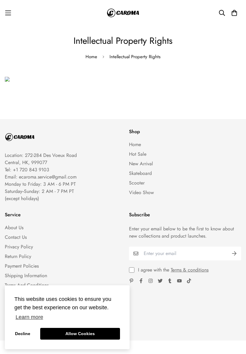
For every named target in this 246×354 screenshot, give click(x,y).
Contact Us (16, 237)
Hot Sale (137, 154)
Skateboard (140, 173)
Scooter (137, 182)
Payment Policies (22, 265)
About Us (14, 227)
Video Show (141, 192)
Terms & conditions (189, 269)
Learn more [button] (29, 317)
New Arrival (141, 163)
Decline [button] (22, 333)
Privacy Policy (19, 246)
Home (91, 56)
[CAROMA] (123, 13)
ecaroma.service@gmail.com (47, 176)
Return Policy (18, 256)
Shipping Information (26, 275)
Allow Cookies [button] (80, 333)
